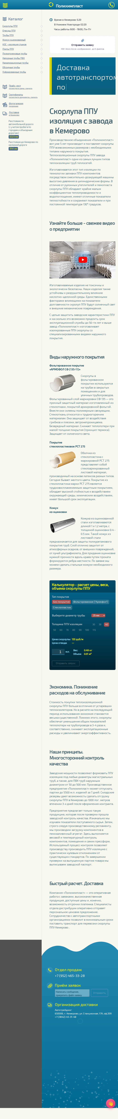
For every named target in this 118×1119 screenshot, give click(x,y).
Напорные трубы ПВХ (13, 58)
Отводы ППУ (9, 30)
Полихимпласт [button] (69, 5)
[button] (5, 5)
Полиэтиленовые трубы (14, 53)
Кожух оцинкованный (14, 39)
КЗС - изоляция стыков (14, 44)
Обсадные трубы (11, 67)
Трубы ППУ (8, 35)
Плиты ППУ (8, 49)
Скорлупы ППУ (10, 26)
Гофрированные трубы (14, 72)
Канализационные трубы (15, 62)
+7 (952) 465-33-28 (70, 976)
